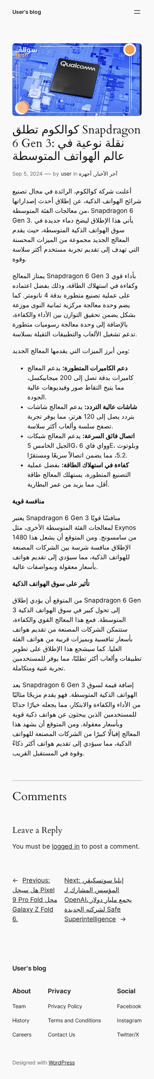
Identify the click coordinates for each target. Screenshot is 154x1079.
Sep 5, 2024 (27, 173)
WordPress (62, 1062)
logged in (66, 846)
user (66, 173)
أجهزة (85, 173)
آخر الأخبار (106, 173)
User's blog (26, 12)
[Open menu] (137, 11)
